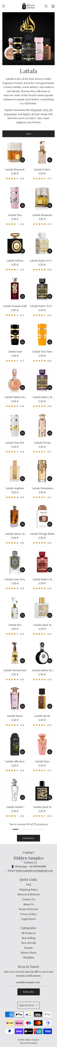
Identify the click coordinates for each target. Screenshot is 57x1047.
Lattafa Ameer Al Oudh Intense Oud (15, 534)
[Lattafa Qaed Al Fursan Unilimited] (42, 607)
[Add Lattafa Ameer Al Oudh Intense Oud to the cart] (22, 524)
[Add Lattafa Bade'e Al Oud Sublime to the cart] (49, 569)
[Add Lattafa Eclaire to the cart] (49, 159)
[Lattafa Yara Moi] (14, 425)
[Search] (46, 6)
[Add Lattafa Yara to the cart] (22, 205)
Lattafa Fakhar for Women (15, 397)
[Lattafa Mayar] (14, 698)
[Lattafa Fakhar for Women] (14, 380)
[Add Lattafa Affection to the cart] (22, 751)
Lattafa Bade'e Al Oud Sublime (42, 579)
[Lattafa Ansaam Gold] (14, 289)
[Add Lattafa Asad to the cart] (22, 342)
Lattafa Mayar (15, 715)
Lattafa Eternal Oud (14, 670)
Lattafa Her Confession (14, 625)
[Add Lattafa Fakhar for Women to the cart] (22, 387)
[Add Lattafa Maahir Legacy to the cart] (22, 797)
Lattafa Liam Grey (15, 579)
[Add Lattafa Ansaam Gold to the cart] (22, 296)
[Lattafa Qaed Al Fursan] (42, 790)
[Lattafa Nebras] (14, 243)
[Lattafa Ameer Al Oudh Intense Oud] (14, 516)
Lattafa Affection (15, 761)
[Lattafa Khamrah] (14, 152)
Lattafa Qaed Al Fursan (42, 807)
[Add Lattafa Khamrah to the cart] (22, 159)
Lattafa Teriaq (42, 442)
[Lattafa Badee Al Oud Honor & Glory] (42, 243)
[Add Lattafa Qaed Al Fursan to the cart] (49, 797)
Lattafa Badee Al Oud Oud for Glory (42, 306)
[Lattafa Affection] (14, 744)
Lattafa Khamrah (15, 169)
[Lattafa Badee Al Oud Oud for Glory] (42, 289)
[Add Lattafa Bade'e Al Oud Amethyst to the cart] (49, 387)
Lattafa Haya (42, 761)
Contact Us (30, 862)
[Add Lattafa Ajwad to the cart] (49, 706)
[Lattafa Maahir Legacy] (14, 790)
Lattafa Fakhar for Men (42, 670)
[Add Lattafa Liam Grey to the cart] (22, 569)
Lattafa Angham (15, 488)
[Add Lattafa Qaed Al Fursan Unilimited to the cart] (49, 615)
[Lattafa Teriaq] (42, 425)
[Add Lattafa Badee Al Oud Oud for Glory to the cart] (49, 296)
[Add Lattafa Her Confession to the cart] (22, 615)
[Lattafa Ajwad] (42, 698)
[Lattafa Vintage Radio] (42, 516)
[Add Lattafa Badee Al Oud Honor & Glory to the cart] (49, 251)
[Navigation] (3, 6)
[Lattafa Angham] (14, 471)
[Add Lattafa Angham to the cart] (22, 478)
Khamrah (36, 109)
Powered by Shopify (28, 1043)
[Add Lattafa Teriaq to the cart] (49, 433)
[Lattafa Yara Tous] (42, 334)
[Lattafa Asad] (14, 334)
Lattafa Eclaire (42, 169)
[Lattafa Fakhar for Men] (42, 653)
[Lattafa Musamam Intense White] (42, 471)
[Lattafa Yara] (14, 197)
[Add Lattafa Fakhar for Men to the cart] (49, 660)
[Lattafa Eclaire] (42, 152)
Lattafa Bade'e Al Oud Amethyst (42, 397)
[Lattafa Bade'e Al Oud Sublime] (42, 562)
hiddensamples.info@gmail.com (34, 870)
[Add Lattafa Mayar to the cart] (22, 706)
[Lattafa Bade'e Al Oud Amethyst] (42, 380)
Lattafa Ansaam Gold (15, 306)
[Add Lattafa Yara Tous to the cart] (49, 342)
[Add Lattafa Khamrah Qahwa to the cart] (49, 205)
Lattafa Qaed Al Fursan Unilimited (42, 625)
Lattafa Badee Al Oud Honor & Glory (42, 261)
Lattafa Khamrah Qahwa (42, 215)
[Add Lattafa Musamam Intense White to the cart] (49, 478)
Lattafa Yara (15, 215)
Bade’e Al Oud (31, 114)
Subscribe (28, 991)
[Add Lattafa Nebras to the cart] (22, 251)
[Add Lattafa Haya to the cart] (49, 751)
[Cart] (53, 6)
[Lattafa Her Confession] (14, 607)
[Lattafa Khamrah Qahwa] (42, 197)
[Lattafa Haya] (42, 744)
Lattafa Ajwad (42, 715)
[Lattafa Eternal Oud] (14, 653)
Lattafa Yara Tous (42, 351)
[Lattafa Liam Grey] (14, 562)
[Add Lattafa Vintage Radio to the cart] (49, 524)
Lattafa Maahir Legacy (14, 807)
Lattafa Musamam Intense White (42, 488)
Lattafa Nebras (14, 260)
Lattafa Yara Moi (14, 442)
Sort (28, 133)
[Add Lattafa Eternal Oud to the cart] (22, 660)
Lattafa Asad (15, 351)
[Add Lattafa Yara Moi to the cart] (22, 433)
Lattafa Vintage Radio (42, 533)
